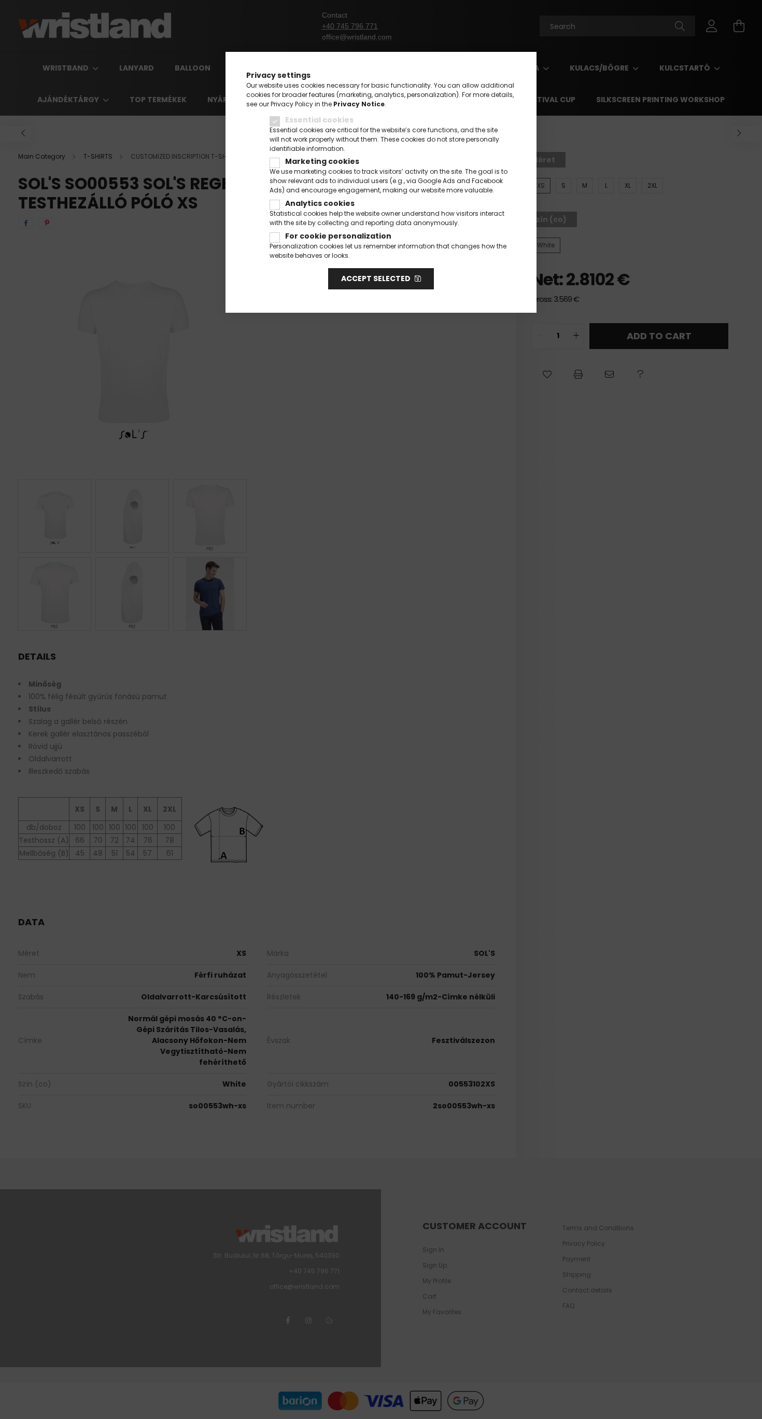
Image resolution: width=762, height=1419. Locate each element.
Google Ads (436, 180)
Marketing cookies (322, 161)
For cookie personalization (338, 236)
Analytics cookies (320, 203)
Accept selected (376, 278)
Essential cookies (319, 120)
